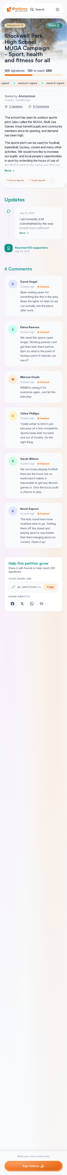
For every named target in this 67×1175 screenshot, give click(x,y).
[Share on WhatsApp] (32, 604)
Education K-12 (15, 25)
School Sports (15, 180)
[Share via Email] (41, 604)
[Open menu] (57, 9)
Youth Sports (37, 180)
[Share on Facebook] (12, 604)
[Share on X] (22, 604)
